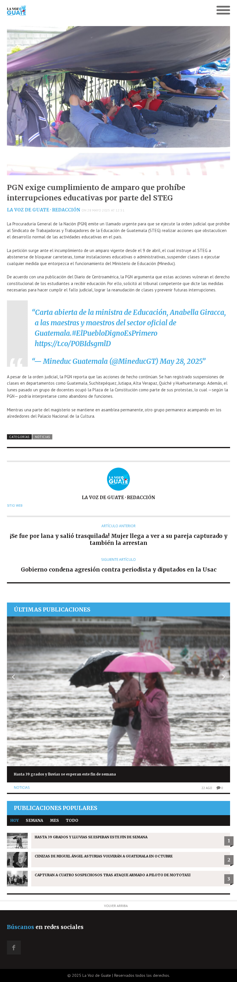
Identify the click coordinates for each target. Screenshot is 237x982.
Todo (72, 820)
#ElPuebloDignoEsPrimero (115, 333)
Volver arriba (116, 905)
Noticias (42, 437)
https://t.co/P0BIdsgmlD (73, 343)
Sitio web (15, 505)
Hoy (14, 820)
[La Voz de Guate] (90, 10)
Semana (34, 820)
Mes (54, 820)
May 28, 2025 (181, 361)
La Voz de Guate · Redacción (43, 210)
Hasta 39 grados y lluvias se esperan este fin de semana (65, 774)
